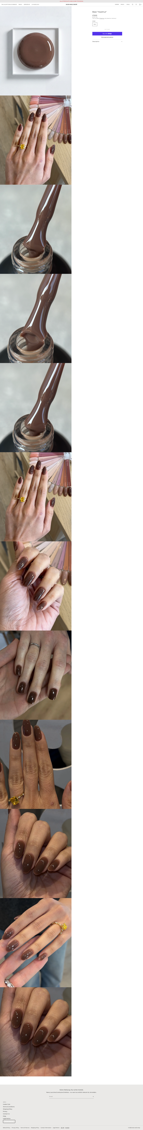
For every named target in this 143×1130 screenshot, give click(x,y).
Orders (117, 4)
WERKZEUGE (27, 4)
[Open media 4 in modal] (36, 318)
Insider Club (6, 1104)
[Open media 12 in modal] (36, 1031)
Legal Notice (6, 1118)
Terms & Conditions (9, 1106)
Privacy (5, 1111)
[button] (132, 4)
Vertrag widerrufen (9, 1121)
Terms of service (25, 1127)
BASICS (20, 4)
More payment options (107, 37)
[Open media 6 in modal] (36, 496)
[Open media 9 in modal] (36, 764)
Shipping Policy (7, 1109)
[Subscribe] (92, 1096)
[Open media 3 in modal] (36, 229)
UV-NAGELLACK (35, 4)
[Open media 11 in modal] (36, 942)
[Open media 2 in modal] (36, 140)
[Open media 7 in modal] (36, 586)
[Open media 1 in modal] (36, 50)
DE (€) (128, 4)
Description (95, 41)
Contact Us (6, 1114)
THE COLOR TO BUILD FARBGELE (9, 4)
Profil (122, 4)
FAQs (4, 1116)
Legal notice (56, 1127)
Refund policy (6, 1127)
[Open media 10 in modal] (36, 853)
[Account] (136, 4)
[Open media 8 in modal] (36, 675)
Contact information (46, 1127)
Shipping (101, 18)
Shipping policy (35, 1127)
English (67, 1127)
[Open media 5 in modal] (36, 407)
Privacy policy (15, 1127)
